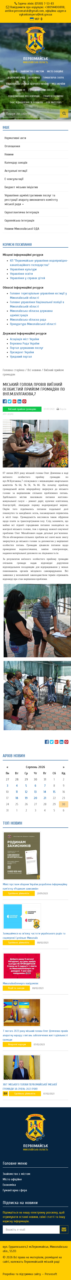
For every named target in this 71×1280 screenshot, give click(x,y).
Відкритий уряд (16, 77)
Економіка (34, 77)
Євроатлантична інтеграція (22, 212)
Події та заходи (16, 988)
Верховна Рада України (24, 343)
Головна (12, 71)
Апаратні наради (17, 1044)
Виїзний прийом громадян (22, 409)
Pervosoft (51, 1274)
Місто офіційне (55, 71)
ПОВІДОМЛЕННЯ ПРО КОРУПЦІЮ (24, 96)
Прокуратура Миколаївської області (33, 324)
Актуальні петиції (16, 171)
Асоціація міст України (24, 339)
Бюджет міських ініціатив (21, 187)
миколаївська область (35, 60)
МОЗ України (58, 83)
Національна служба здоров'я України (27, 83)
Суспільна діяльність (18, 893)
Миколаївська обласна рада (28, 320)
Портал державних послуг (26, 348)
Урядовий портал (21, 357)
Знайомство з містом (32, 71)
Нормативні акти (15, 138)
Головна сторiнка (13, 370)
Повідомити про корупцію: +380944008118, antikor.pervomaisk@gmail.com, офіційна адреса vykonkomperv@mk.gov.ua (35, 10)
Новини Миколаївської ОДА (22, 229)
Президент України (22, 352)
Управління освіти (21, 274)
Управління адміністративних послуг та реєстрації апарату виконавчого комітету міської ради (31, 199)
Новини (9, 154)
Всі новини (34, 370)
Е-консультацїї (14, 179)
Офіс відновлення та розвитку (26, 102)
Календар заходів (16, 163)
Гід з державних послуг (41, 90)
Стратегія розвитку (53, 96)
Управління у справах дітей (27, 278)
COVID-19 (21, 90)
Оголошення (12, 146)
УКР (36, 19)
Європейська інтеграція (19, 220)
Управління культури (23, 269)
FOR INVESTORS (54, 102)
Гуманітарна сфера (53, 77)
